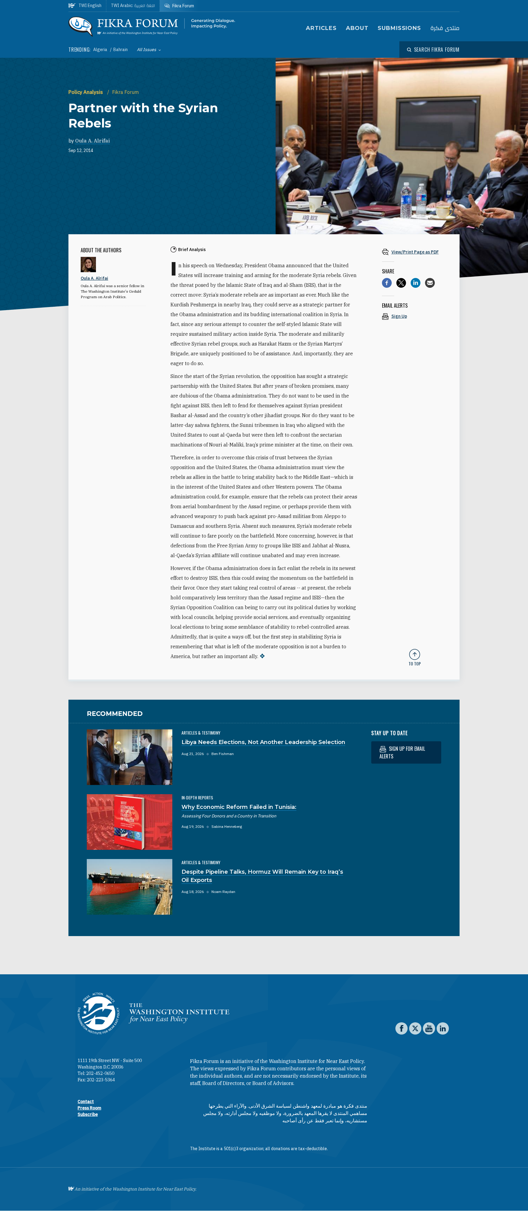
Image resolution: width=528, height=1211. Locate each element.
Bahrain (120, 49)
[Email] (430, 283)
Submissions (399, 28)
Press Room (89, 1108)
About (357, 28)
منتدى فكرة (445, 28)
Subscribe (88, 1114)
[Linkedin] (415, 283)
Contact (86, 1101)
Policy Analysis (86, 92)
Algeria (100, 49)
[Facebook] (387, 283)
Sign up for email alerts (402, 752)
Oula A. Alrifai (92, 141)
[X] (401, 283)
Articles (321, 28)
